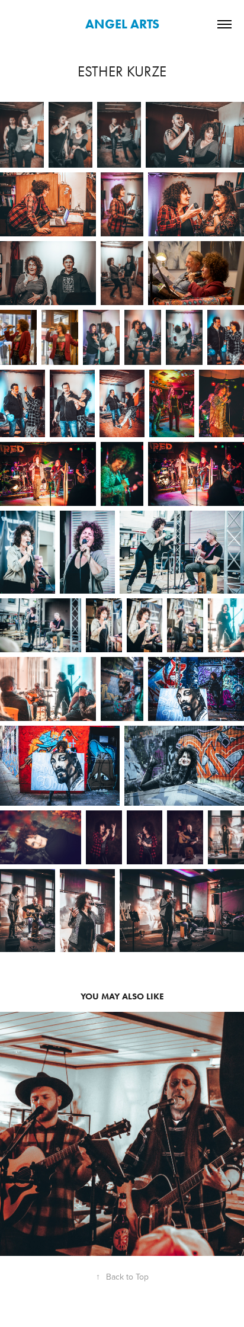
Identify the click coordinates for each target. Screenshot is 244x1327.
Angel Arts (122, 24)
